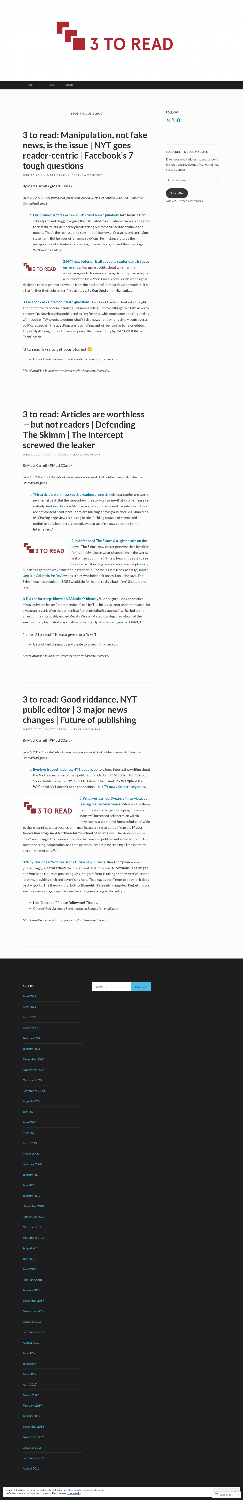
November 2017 (33, 1311)
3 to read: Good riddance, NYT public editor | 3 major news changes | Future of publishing (80, 709)
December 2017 (33, 1300)
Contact (50, 84)
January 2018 (31, 1290)
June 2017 (29, 1363)
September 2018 (34, 1237)
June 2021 (29, 996)
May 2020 (29, 1132)
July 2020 (29, 1111)
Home (31, 84)
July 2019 (29, 1185)
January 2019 (31, 1195)
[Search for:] (121, 986)
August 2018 (31, 1248)
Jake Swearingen (110, 622)
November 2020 (33, 1069)
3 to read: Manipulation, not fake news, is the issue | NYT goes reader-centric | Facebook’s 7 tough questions (85, 150)
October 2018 (32, 1227)
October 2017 (32, 1321)
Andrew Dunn (56, 506)
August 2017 (31, 1342)
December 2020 (33, 1059)
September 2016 (34, 1458)
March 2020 (31, 1153)
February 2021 (32, 1038)
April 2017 (30, 1384)
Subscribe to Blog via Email (187, 151)
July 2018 (29, 1258)
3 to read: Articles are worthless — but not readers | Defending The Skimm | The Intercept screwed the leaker (84, 429)
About (70, 84)
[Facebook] (178, 120)
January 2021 (31, 1048)
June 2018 (29, 1269)
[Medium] (168, 120)
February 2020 (32, 1164)
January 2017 (31, 1416)
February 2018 (32, 1279)
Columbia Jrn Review (51, 576)
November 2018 (33, 1216)
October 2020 (32, 1080)
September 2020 (34, 1090)
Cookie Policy (74, 1493)
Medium (78, 506)
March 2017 (31, 1395)
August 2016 (31, 1468)
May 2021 (29, 1007)
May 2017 (29, 1374)
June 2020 (29, 1122)
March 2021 (31, 1028)
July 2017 (29, 1353)
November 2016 (33, 1437)
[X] (173, 120)
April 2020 (30, 1143)
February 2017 (32, 1405)
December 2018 (33, 1206)
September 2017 (34, 1332)
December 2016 (33, 1426)
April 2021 (30, 1017)
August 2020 (31, 1101)
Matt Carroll (58, 175)
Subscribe (176, 193)
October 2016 (32, 1447)
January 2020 (31, 1174)
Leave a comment (88, 175)
